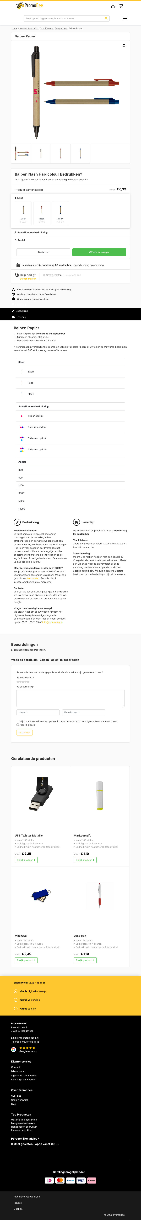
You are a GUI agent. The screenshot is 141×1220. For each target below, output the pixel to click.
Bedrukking (21, 310)
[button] (124, 46)
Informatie (20, 304)
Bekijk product (25, 860)
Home (14, 28)
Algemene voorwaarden (24, 1075)
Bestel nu (43, 252)
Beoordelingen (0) (25, 323)
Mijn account (18, 1071)
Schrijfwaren (46, 28)
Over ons (16, 1095)
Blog (13, 1104)
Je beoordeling (26, 686)
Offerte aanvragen (99, 252)
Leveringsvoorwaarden (23, 1079)
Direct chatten (28, 278)
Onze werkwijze (19, 1099)
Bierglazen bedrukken (23, 1123)
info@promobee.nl (52, 622)
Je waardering (25, 677)
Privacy (18, 1202)
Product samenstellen (115, 314)
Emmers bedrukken (21, 1130)
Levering (21, 317)
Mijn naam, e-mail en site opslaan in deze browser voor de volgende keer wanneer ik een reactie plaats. (68, 723)
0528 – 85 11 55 (30, 1041)
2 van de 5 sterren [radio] (19, 682)
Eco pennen (61, 28)
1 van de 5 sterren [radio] (18, 682)
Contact (15, 1067)
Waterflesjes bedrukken (24, 1119)
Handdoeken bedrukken (24, 1126)
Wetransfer (33, 578)
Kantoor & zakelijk (29, 28)
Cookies (18, 1208)
